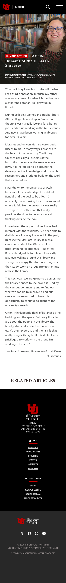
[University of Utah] (33, 521)
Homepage (33, 447)
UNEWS (33, 485)
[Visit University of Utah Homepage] (6, 7)
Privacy (17, 553)
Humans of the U (16, 56)
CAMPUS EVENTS (33, 490)
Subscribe (33, 468)
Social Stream (33, 494)
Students (33, 456)
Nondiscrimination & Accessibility (26, 548)
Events (33, 460)
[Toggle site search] (48, 7)
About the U (29, 553)
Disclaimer (52, 548)
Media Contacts (46, 553)
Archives (33, 464)
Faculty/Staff (33, 451)
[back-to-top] (62, 576)
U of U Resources (33, 498)
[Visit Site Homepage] (33, 419)
